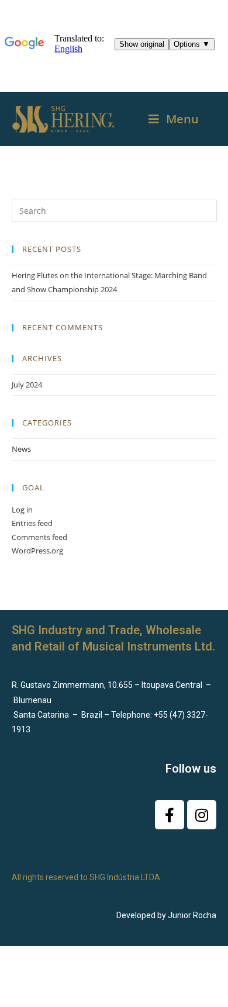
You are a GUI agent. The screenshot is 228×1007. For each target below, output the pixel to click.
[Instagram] (201, 814)
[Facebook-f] (169, 814)
